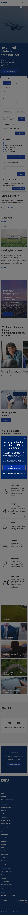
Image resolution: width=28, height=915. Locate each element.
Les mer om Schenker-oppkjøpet (13, 473)
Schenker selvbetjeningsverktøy (14, 467)
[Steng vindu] (25, 438)
